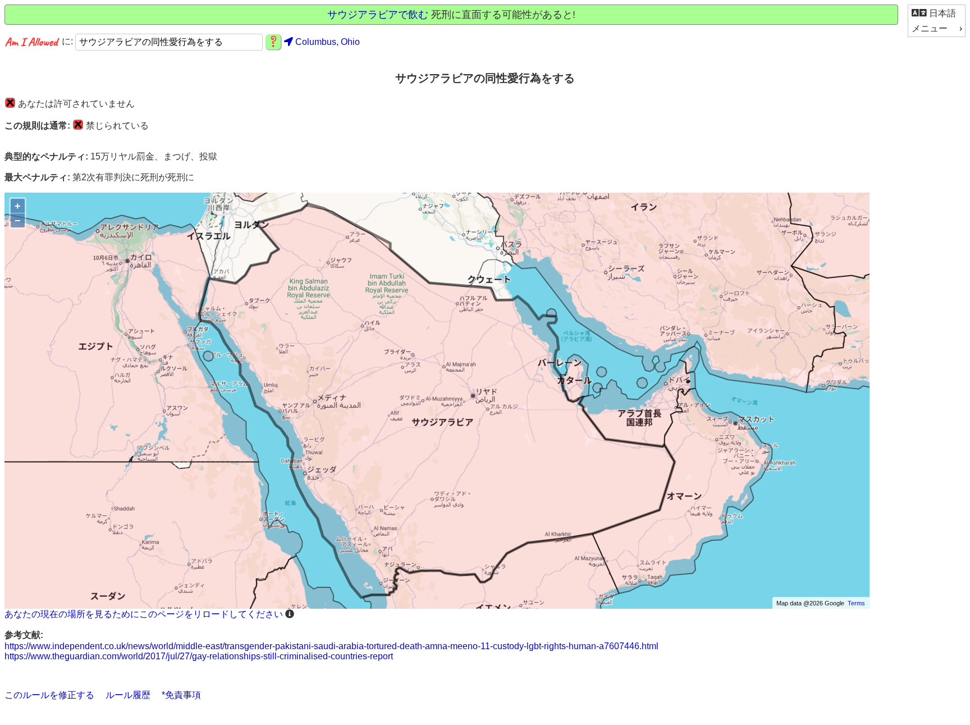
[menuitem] (936, 13)
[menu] (937, 20)
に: (68, 42)
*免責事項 (181, 695)
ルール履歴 (128, 695)
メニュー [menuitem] (930, 28)
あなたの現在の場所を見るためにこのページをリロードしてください (143, 614)
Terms (856, 603)
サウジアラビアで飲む (377, 14)
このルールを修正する (49, 695)
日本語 (941, 13)
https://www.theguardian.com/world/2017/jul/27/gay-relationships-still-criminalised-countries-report (198, 656)
